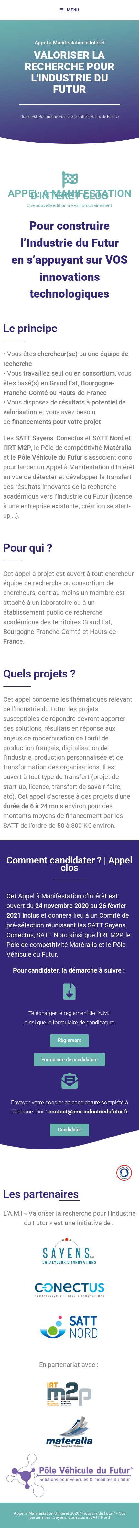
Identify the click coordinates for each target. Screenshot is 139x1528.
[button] (69, 1040)
